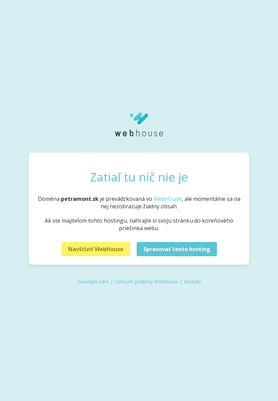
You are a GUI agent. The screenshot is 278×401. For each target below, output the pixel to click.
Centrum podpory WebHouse (146, 281)
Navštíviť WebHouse (95, 249)
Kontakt (192, 281)
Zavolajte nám (93, 281)
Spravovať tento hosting (176, 249)
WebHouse (168, 199)
